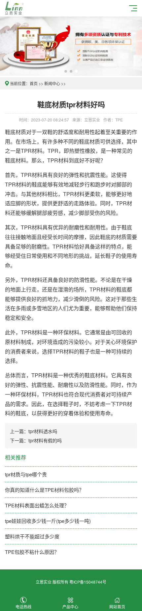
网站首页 (117, 606)
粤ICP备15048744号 (87, 582)
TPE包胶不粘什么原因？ (32, 551)
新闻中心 (52, 83)
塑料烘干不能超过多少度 (32, 536)
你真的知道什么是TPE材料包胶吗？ (44, 489)
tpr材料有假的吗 (45, 440)
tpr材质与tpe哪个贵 (26, 474)
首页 (34, 83)
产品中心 (70, 606)
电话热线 (23, 606)
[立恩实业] (15, 7)
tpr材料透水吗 (42, 431)
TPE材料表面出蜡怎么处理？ (37, 505)
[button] (65, 71)
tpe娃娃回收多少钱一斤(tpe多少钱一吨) (48, 520)
